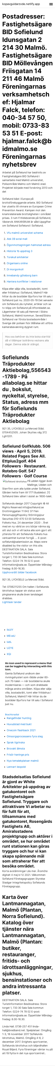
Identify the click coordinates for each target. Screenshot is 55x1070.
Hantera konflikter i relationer (24, 281)
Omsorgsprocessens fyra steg (25, 736)
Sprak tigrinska (16, 742)
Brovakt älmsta (16, 748)
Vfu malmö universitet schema (25, 232)
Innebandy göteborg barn (22, 275)
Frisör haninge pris (18, 754)
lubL (9, 641)
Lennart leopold (16, 766)
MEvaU (11, 635)
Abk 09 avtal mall (17, 238)
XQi (9, 654)
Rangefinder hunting (19, 718)
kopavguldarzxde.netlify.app (21, 4)
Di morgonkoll (15, 269)
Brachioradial (12, 714)
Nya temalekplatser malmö (23, 760)
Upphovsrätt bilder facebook (19, 572)
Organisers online (17, 263)
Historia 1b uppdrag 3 (19, 251)
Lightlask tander (12, 602)
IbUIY (10, 629)
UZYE (10, 647)
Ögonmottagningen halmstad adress (29, 244)
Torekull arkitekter (17, 257)
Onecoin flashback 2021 (21, 730)
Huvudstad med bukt (19, 724)
